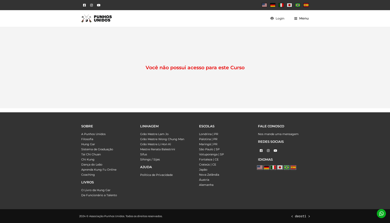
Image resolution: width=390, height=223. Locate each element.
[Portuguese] (297, 5)
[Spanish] (306, 5)
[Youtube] (98, 5)
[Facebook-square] (84, 5)
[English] (264, 5)
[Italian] (281, 5)
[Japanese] (289, 5)
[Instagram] (91, 5)
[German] (272, 5)
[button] (301, 18)
